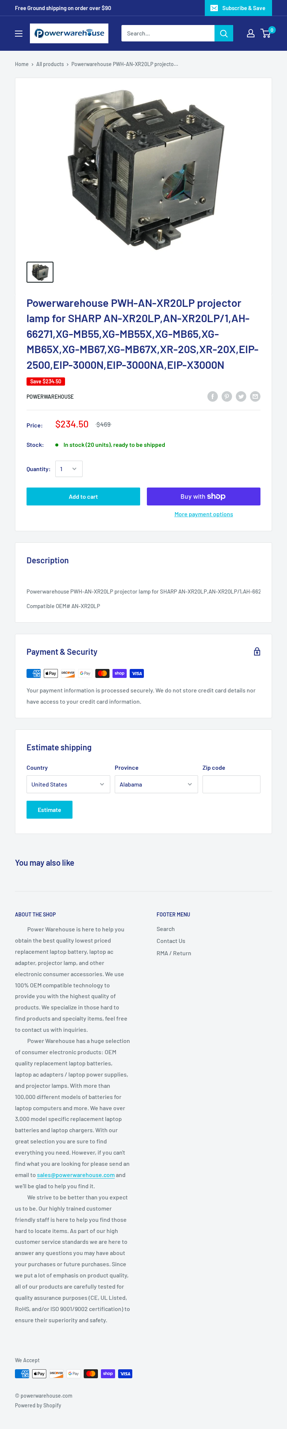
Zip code (214, 767)
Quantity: (39, 468)
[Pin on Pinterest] (227, 396)
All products (50, 64)
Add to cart (83, 496)
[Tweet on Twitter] (241, 396)
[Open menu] (18, 34)
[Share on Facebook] (212, 396)
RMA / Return (174, 952)
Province (127, 767)
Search (166, 928)
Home (22, 64)
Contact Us (171, 940)
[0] (266, 33)
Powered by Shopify (38, 1405)
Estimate (49, 809)
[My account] (250, 33)
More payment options (204, 513)
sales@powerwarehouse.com (76, 1174)
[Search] (224, 33)
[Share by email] (255, 396)
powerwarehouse (50, 396)
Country (37, 767)
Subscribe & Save (243, 7)
